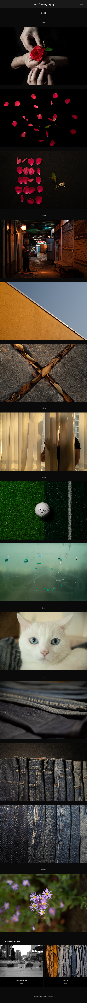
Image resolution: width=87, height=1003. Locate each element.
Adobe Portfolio (47, 996)
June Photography (43, 4)
